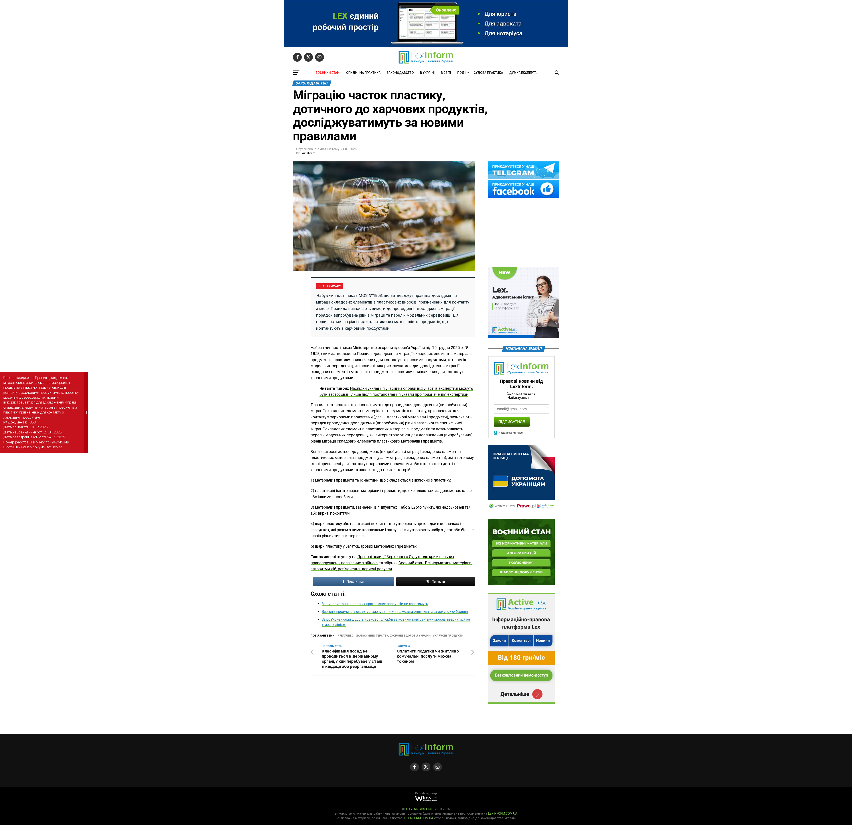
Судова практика (488, 72)
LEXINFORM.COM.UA (502, 813)
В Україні (427, 72)
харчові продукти (449, 635)
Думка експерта (522, 72)
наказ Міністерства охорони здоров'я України (394, 635)
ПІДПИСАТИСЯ (511, 422)
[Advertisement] (523, 233)
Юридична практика (363, 72)
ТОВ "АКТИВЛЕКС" (419, 809)
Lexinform (308, 153)
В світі (446, 72)
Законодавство (400, 72)
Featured (346, 635)
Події (461, 72)
